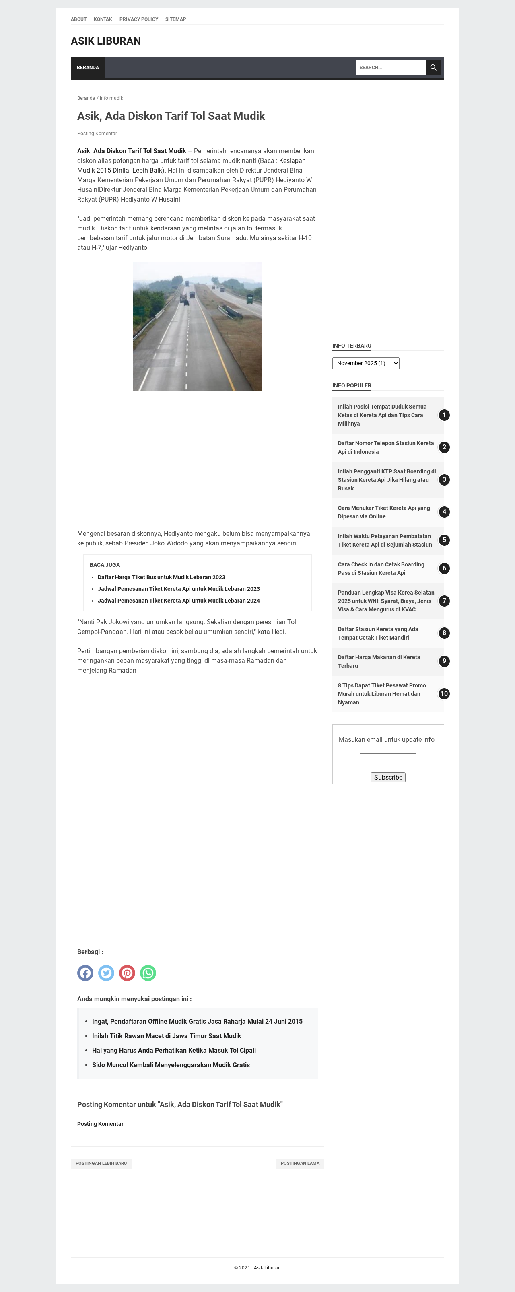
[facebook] (85, 973)
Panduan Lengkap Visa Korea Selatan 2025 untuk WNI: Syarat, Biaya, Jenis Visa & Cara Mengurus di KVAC (386, 601)
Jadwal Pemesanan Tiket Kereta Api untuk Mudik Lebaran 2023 (179, 589)
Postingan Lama (300, 1163)
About (79, 19)
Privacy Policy (138, 19)
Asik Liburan (106, 41)
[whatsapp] (148, 973)
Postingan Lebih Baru (101, 1163)
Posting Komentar (97, 133)
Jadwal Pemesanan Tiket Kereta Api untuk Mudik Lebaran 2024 (179, 600)
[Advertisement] (197, 456)
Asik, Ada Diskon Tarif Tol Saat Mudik (131, 151)
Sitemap (175, 19)
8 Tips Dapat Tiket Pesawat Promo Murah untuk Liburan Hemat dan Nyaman (382, 694)
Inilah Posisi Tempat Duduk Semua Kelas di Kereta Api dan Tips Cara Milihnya (382, 415)
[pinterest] (127, 973)
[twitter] (106, 973)
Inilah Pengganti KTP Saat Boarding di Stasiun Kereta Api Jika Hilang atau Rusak (387, 480)
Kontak (103, 19)
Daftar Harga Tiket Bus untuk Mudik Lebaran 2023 (161, 577)
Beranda (88, 67)
